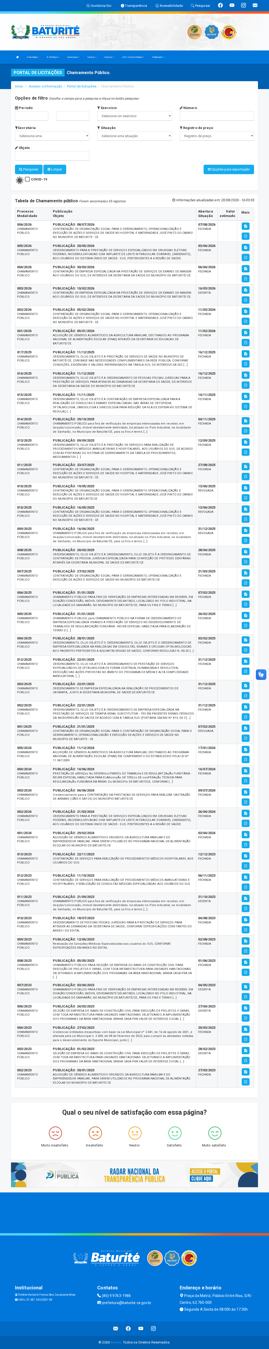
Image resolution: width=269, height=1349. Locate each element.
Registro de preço (197, 128)
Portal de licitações (81, 86)
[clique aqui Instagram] (153, 1328)
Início (19, 86)
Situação (108, 128)
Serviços (108, 57)
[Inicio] (18, 57)
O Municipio (32, 57)
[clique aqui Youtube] (141, 1328)
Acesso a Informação (45, 86)
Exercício (108, 108)
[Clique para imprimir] (246, 236)
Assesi (116, 1342)
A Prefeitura (52, 57)
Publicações (157, 57)
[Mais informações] (246, 226)
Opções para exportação (230, 169)
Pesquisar (30, 169)
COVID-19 (39, 179)
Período (25, 108)
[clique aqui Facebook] (128, 1328)
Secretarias (72, 57)
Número (190, 108)
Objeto (24, 148)
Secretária (27, 128)
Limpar (56, 169)
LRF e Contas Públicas (132, 57)
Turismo (91, 57)
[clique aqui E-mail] (115, 1328)
